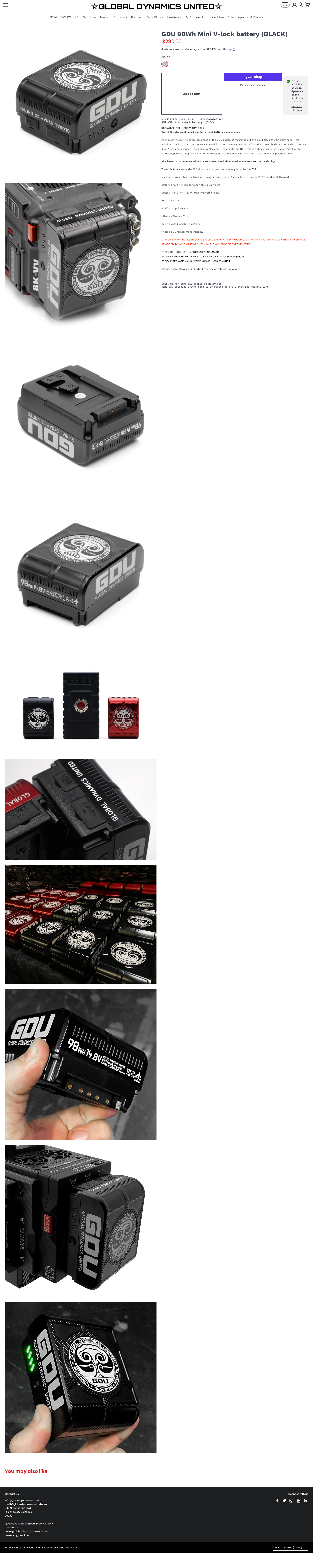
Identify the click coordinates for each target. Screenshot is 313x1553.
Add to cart (192, 94)
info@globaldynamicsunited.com (25, 1500)
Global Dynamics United (39, 1547)
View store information (296, 108)
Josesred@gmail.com (18, 1535)
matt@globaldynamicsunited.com (26, 1504)
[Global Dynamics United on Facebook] (277, 1503)
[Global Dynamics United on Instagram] (291, 1503)
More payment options (252, 85)
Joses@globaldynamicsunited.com (26, 1531)
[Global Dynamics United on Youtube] (298, 1503)
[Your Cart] (307, 4)
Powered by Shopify (65, 1547)
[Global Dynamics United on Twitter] (284, 1503)
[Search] (300, 4)
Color (165, 57)
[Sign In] (294, 4)
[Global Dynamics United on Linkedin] (305, 1503)
